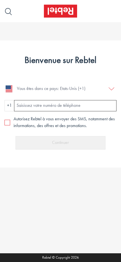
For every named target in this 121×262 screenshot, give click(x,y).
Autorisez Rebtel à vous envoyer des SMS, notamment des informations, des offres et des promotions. (64, 122)
